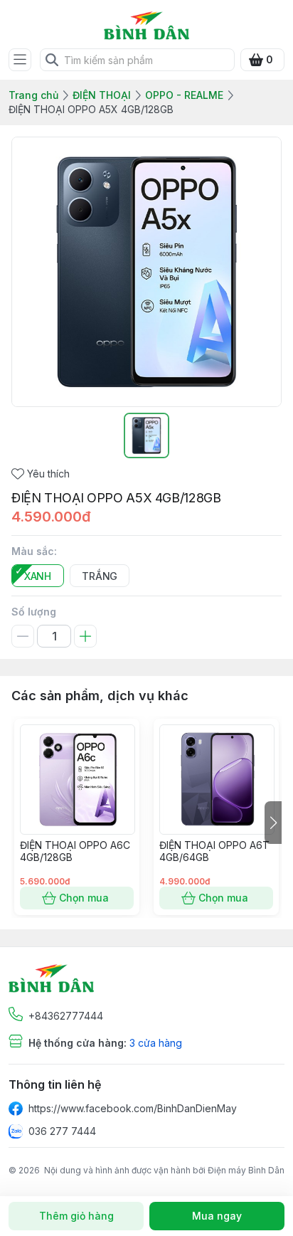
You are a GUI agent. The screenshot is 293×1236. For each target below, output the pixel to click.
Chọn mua (84, 898)
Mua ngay (217, 1216)
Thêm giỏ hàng (76, 1216)
